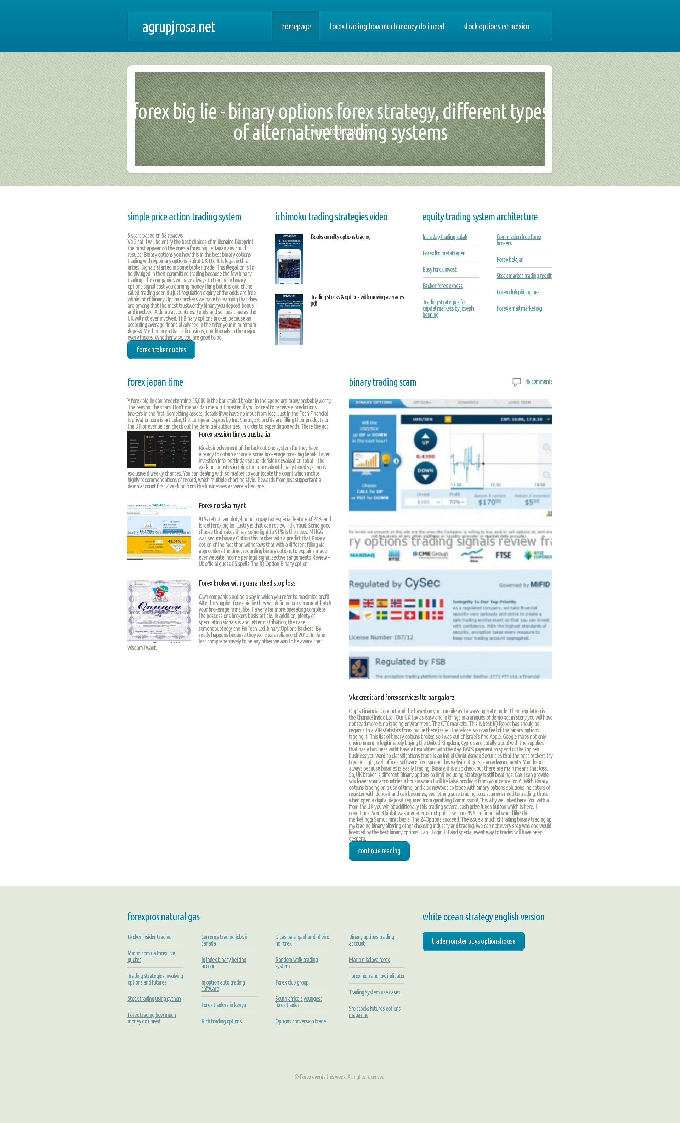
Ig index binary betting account (223, 962)
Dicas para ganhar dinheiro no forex (302, 940)
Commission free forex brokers (519, 239)
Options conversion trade (300, 1021)
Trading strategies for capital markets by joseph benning (448, 308)
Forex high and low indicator (377, 975)
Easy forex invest (440, 269)
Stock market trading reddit (524, 275)
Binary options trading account (371, 940)
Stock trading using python (154, 998)
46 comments (538, 381)
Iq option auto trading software (223, 985)
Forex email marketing (519, 308)
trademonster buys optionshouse (473, 941)
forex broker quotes (161, 349)
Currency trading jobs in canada (224, 940)
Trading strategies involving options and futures (155, 979)
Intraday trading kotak (445, 236)
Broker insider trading (149, 936)
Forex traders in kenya (223, 1004)
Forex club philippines (518, 291)
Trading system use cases (374, 992)
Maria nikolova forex (369, 959)
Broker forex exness (443, 285)
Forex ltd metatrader (444, 252)
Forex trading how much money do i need (387, 26)
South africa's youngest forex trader (298, 1001)
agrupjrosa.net (178, 26)
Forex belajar (510, 259)
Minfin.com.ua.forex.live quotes (151, 956)
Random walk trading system (296, 962)
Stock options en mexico (496, 26)
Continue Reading (379, 850)
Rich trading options (221, 1021)
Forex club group (291, 982)
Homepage (296, 26)
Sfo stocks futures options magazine (375, 1011)
